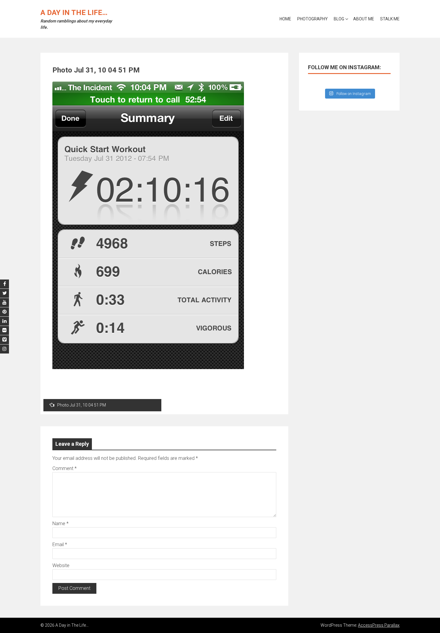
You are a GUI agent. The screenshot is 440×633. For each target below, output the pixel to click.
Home (285, 18)
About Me (363, 18)
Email (59, 544)
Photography (312, 18)
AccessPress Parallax (379, 625)
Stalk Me (390, 18)
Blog (339, 18)
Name (60, 523)
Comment (64, 468)
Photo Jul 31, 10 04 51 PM (81, 405)
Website (60, 565)
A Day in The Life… (73, 12)
